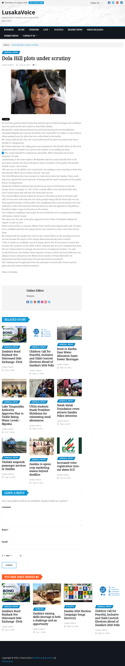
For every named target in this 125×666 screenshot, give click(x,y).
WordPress (37, 658)
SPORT (21, 30)
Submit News (11, 36)
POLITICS (58, 30)
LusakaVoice (18, 12)
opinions (34, 30)
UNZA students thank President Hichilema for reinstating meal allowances (40, 413)
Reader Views (75, 30)
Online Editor (8, 65)
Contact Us (29, 36)
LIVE (45, 30)
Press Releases (95, 30)
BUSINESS (9, 30)
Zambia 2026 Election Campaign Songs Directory (77, 615)
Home (6, 45)
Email (5, 542)
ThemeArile (7, 661)
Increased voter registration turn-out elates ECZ (68, 466)
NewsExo (49, 658)
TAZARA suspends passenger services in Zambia (14, 466)
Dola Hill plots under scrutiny (25, 45)
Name (5, 530)
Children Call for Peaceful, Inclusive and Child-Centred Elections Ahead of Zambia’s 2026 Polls (41, 358)
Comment (6, 507)
